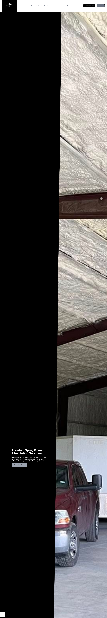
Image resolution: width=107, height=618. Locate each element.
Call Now (100, 6)
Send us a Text (89, 6)
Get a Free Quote (19, 465)
